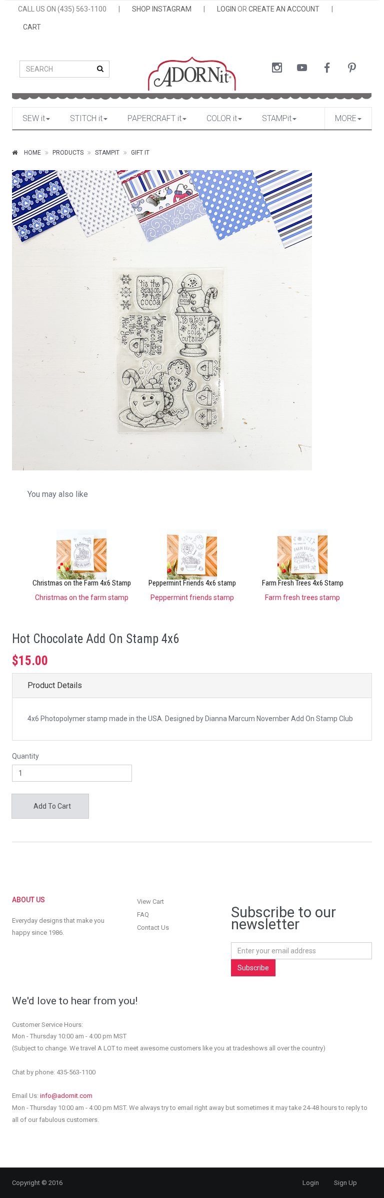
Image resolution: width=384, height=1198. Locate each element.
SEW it (33, 118)
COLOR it (221, 118)
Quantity (25, 756)
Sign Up (345, 1182)
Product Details (55, 685)
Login (310, 1182)
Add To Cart (51, 806)
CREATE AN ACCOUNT (284, 9)
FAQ (143, 914)
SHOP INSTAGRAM (162, 9)
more (345, 118)
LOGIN (226, 9)
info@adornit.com (66, 1095)
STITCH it (86, 118)
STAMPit (277, 118)
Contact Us (153, 927)
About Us (28, 900)
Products (68, 152)
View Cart (150, 901)
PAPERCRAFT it (155, 118)
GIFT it (140, 152)
